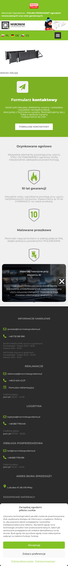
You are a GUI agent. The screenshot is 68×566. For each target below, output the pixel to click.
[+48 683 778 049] (4, 423)
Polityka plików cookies (22, 561)
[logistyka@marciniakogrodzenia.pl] (4, 417)
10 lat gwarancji (34, 188)
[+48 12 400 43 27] (4, 380)
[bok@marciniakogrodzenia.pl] (4, 451)
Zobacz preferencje (34, 553)
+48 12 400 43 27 (17, 380)
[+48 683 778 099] (4, 457)
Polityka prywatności (45, 561)
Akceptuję (34, 545)
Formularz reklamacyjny (21, 387)
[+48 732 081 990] (4, 336)
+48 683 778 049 (17, 423)
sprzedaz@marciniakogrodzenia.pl (23, 329)
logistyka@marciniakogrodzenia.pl (23, 417)
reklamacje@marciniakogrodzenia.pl (24, 374)
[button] (58, 35)
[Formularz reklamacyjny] (4, 387)
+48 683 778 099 (16, 457)
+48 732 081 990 (17, 336)
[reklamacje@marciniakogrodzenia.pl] (4, 374)
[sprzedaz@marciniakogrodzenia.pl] (4, 329)
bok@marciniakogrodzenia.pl (21, 451)
